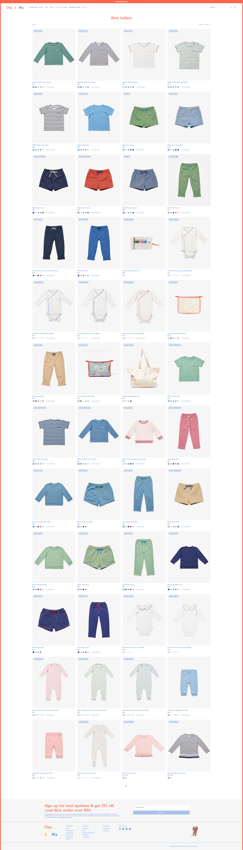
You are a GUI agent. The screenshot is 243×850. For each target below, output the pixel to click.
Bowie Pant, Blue (82, 271)
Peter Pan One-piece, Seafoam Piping (179, 647)
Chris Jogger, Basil (128, 585)
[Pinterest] (126, 829)
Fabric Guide (69, 834)
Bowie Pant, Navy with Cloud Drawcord (45, 271)
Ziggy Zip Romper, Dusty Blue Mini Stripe (135, 710)
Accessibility (86, 836)
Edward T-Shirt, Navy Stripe (86, 82)
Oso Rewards (70, 832)
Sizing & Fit (86, 834)
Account (85, 828)
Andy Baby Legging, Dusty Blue (178, 710)
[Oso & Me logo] (15, 7)
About (68, 828)
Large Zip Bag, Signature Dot (177, 333)
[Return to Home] (51, 832)
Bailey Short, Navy (38, 647)
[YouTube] (130, 829)
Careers (68, 838)
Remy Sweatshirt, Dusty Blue (41, 522)
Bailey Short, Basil (83, 585)
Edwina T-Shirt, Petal (129, 773)
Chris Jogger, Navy (83, 647)
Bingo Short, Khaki (173, 522)
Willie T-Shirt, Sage (174, 396)
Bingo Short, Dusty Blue (175, 145)
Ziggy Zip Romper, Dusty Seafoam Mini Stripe (91, 710)
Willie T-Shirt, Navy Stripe (40, 145)
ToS (71, 817)
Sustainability (70, 830)
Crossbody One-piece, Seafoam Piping (180, 271)
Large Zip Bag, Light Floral (85, 396)
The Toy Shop (61, 7)
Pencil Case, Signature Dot (130, 271)
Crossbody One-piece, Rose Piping (133, 333)
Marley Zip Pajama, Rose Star (86, 773)
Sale (84, 7)
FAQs (84, 830)
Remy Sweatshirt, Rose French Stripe (134, 459)
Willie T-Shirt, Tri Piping (130, 82)
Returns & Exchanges (88, 832)
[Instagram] (120, 829)
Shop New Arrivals (121, 1)
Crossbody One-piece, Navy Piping (88, 333)
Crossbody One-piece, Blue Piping (43, 333)
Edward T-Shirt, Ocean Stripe (86, 459)
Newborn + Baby (36, 7)
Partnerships (69, 836)
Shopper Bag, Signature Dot (131, 396)
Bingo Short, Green (128, 145)
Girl (52, 7)
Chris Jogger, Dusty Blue (130, 522)
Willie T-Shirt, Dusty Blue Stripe (178, 82)
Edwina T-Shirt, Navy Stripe (176, 773)
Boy (46, 7)
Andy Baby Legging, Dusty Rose (42, 773)
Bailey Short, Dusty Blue (85, 522)
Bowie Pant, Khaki (38, 396)
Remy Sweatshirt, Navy (175, 585)
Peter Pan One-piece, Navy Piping (133, 647)
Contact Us (106, 828)
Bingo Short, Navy (38, 208)
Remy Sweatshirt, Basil (39, 585)
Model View (203, 24)
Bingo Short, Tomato (83, 208)
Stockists (105, 830)
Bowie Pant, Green (173, 208)
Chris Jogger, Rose (173, 459)
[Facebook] (123, 829)
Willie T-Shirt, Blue (83, 145)
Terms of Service (192, 846)
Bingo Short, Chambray (129, 208)
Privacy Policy (65, 817)
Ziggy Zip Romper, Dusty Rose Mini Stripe (45, 710)
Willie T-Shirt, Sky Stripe (40, 459)
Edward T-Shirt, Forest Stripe (41, 82)
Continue (161, 812)
